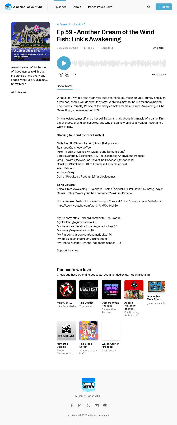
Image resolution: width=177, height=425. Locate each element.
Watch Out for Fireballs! (110, 345)
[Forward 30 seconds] (67, 74)
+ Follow (163, 7)
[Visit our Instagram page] (80, 405)
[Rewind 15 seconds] (61, 74)
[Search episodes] (148, 7)
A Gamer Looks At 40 (27, 7)
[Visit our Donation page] (105, 405)
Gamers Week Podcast (110, 304)
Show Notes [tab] (65, 86)
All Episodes (18, 92)
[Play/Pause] (64, 63)
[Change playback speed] (74, 74)
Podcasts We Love (100, 7)
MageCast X (64, 302)
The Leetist (86, 302)
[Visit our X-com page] (88, 405)
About (77, 7)
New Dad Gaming (62, 345)
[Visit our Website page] (97, 405)
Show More (18, 84)
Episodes (60, 7)
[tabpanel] (111, 176)
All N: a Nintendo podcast (130, 305)
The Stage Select (85, 345)
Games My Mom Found (154, 298)
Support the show (68, 250)
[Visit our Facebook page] (72, 405)
